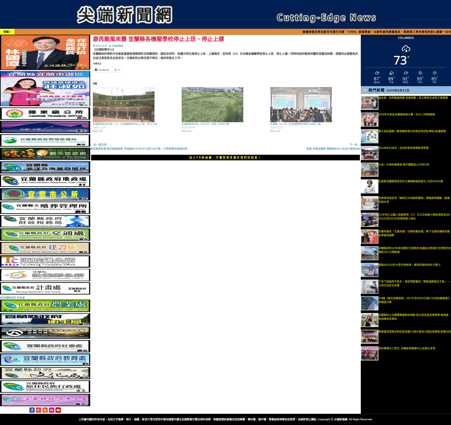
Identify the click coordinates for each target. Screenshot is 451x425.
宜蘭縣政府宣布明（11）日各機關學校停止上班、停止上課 (125, 124)
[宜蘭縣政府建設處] (45, 253)
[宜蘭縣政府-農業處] (45, 310)
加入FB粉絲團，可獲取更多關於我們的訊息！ (225, 157)
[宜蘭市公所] (45, 199)
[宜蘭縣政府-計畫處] (45, 293)
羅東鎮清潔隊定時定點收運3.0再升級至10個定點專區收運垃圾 (414, 331)
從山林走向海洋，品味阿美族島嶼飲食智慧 (403, 147)
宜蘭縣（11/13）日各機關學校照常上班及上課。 (296, 124)
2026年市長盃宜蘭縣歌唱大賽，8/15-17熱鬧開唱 (406, 114)
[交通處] (45, 239)
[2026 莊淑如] (45, 105)
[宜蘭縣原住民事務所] (45, 391)
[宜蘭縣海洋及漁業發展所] (45, 172)
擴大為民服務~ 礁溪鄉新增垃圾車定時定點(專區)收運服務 (412, 131)
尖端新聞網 (117, 45)
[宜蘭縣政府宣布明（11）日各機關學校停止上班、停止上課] (135, 104)
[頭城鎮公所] (45, 266)
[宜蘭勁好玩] (45, 132)
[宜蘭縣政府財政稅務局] (45, 226)
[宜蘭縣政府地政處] (45, 185)
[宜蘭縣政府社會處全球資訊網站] (45, 351)
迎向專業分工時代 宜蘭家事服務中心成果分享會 (406, 348)
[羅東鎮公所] (45, 118)
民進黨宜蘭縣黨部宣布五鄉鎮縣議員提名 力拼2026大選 (410, 181)
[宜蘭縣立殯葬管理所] (45, 212)
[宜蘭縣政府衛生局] (45, 324)
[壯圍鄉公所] (45, 280)
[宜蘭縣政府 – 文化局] (45, 378)
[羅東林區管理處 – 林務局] (45, 337)
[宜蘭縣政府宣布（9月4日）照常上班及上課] (224, 104)
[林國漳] (45, 69)
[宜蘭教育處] (45, 364)
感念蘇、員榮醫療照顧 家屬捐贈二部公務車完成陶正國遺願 (413, 97)
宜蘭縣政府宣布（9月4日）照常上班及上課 (205, 124)
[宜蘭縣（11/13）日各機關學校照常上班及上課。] (313, 104)
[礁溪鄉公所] (45, 159)
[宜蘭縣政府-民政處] (12, 297)
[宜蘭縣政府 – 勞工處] (45, 405)
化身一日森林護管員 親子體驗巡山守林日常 (403, 164)
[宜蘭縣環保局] (45, 145)
